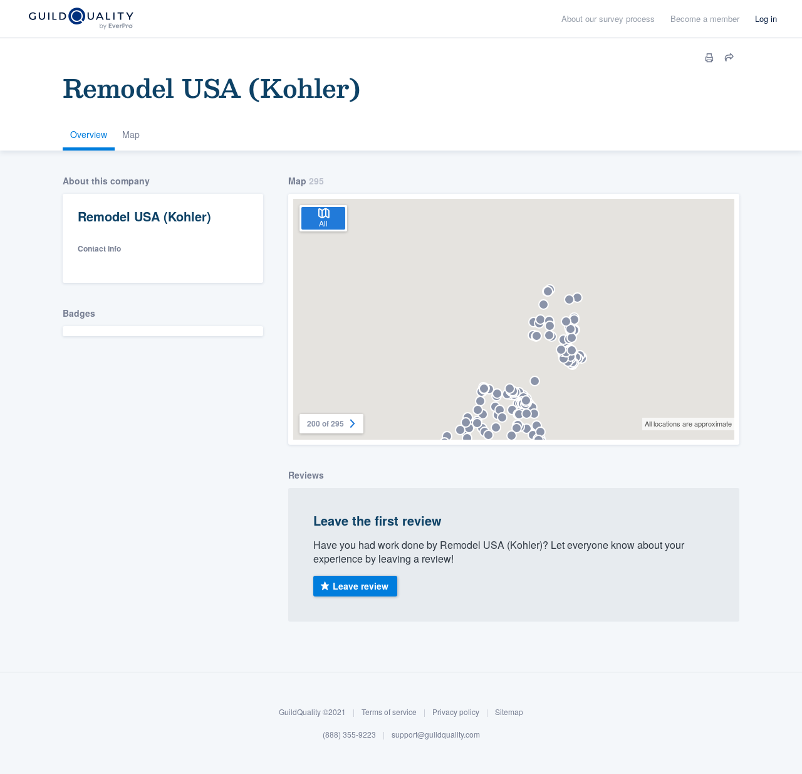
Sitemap (509, 711)
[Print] (709, 58)
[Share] (729, 58)
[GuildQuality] (80, 19)
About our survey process (608, 18)
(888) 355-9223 (349, 733)
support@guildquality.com (436, 733)
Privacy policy (455, 711)
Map (131, 134)
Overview (88, 134)
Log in (766, 18)
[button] (526, 428)
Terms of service (389, 711)
